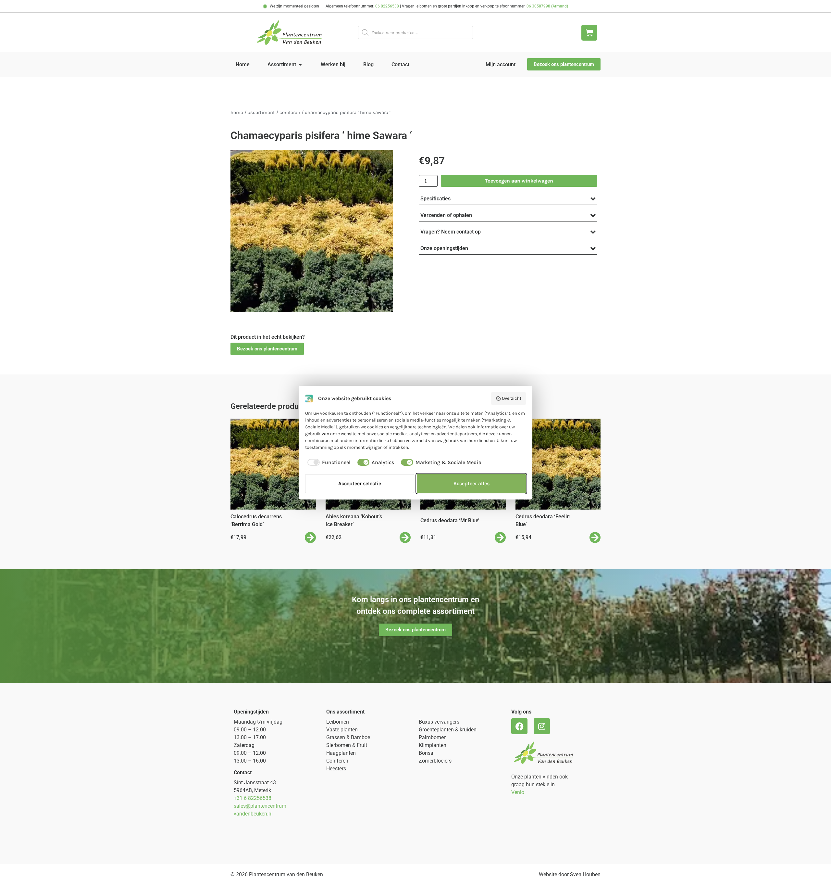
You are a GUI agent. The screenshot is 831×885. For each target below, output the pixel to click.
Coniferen (289, 112)
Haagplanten (341, 753)
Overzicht (511, 398)
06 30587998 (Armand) (547, 6)
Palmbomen (433, 737)
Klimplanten (432, 745)
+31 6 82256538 (252, 798)
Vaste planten (342, 730)
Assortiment (261, 112)
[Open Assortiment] (300, 65)
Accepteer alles (471, 483)
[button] (267, 349)
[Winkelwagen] (589, 33)
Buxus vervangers (439, 722)
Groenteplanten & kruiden (448, 730)
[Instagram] (542, 726)
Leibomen (337, 722)
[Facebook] (519, 726)
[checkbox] (328, 462)
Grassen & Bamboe (348, 737)
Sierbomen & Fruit (346, 745)
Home (236, 112)
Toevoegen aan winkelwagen (519, 181)
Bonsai (427, 753)
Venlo (517, 792)
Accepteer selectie (359, 483)
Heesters (336, 768)
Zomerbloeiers (435, 761)
